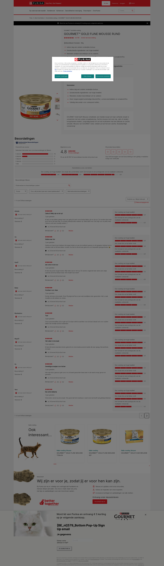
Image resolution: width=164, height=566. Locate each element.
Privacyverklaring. (67, 71)
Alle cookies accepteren (103, 76)
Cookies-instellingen (61, 76)
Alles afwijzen (87, 76)
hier (56, 69)
